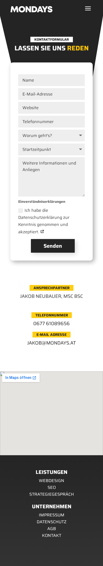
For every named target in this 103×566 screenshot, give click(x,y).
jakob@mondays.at (51, 343)
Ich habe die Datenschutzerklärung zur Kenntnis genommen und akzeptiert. (43, 221)
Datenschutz (52, 522)
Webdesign (51, 480)
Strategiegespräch (51, 494)
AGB (51, 528)
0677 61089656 (51, 323)
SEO (52, 487)
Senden (53, 246)
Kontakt (51, 535)
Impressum (51, 515)
